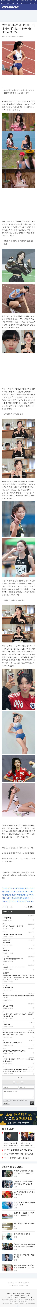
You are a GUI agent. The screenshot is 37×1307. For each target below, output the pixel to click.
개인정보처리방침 (14, 1295)
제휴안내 (15, 1293)
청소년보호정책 (25, 1295)
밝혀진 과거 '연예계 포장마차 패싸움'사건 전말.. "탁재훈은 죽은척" (18, 898)
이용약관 (28, 1293)
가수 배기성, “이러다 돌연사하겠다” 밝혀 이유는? (18, 901)
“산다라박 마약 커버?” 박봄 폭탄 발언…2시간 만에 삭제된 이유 (18, 888)
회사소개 (9, 1293)
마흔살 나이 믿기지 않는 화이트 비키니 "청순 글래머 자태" (17, 892)
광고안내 (21, 1293)
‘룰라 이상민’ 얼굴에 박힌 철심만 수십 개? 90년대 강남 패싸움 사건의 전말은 (18, 895)
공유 (11, 907)
